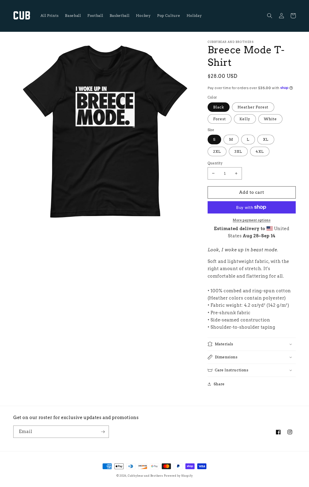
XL (265, 139)
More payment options (251, 220)
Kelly (244, 118)
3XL (238, 151)
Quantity (215, 163)
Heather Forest (253, 107)
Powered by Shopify (178, 475)
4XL (260, 151)
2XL (217, 151)
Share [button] (219, 383)
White (270, 118)
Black (218, 107)
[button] (269, 15)
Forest (219, 118)
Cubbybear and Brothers (145, 475)
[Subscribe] (103, 432)
